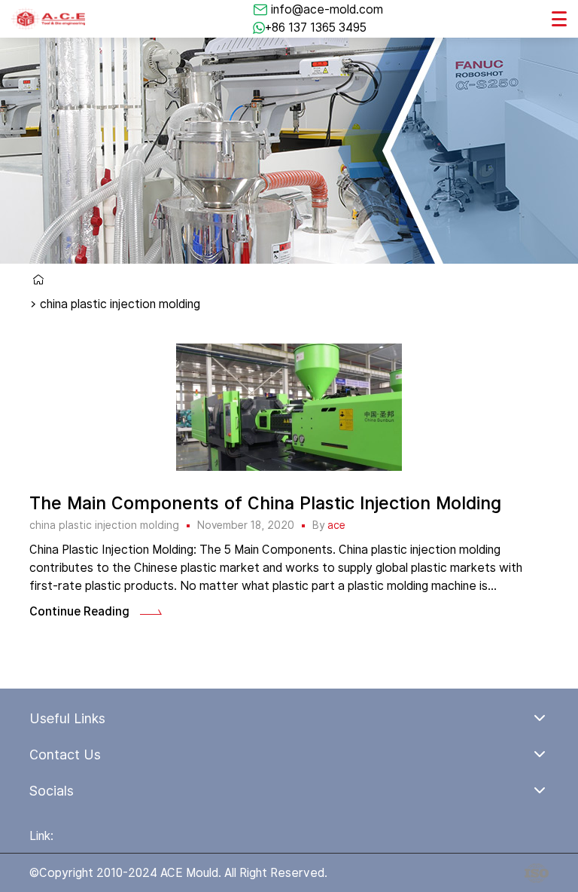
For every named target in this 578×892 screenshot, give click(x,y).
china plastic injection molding (104, 525)
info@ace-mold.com (327, 9)
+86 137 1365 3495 (316, 27)
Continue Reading (79, 611)
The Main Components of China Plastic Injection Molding (265, 502)
